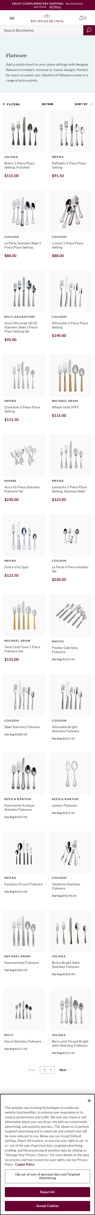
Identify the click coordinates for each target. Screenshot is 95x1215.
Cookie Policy (25, 1164)
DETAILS (55, 6)
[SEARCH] (89, 30)
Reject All (47, 1192)
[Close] (89, 1100)
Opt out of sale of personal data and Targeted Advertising (47, 1176)
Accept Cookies (47, 1206)
